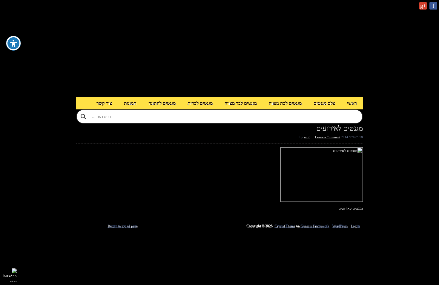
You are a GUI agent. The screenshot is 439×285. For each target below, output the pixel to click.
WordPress (340, 226)
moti (307, 137)
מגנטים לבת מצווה (285, 103)
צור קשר (104, 103)
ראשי (352, 103)
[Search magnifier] (83, 116)
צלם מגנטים (324, 103)
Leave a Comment (327, 137)
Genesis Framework (314, 226)
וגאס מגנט (219, 48)
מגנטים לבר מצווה (241, 103)
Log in (355, 226)
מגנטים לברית (200, 103)
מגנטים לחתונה (162, 103)
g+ (423, 6)
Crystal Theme (284, 226)
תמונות (130, 103)
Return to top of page (122, 226)
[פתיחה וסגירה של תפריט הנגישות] (13, 43)
